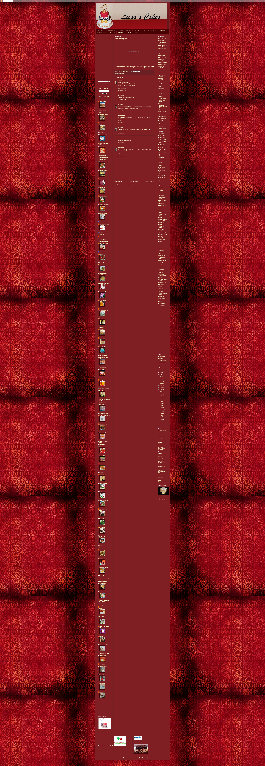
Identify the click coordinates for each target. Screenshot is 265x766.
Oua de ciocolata (162, 98)
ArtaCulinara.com (162, 438)
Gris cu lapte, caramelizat (162, 89)
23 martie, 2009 (121, 133)
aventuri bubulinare (103, 114)
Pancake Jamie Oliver (162, 100)
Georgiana (101, 369)
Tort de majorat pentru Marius (162, 156)
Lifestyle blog (102, 444)
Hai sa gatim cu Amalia (104, 388)
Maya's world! (102, 464)
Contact (136, 32)
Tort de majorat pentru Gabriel (162, 153)
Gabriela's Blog (102, 346)
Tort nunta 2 (162, 175)
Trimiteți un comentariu (121, 156)
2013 (161, 383)
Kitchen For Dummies (103, 413)
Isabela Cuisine (102, 402)
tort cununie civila (163, 205)
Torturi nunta (128, 30)
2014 (161, 381)
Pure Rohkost (102, 575)
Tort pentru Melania (161, 186)
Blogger (147, 757)
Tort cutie (161, 147)
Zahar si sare (102, 692)
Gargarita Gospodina (103, 355)
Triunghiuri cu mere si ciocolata (162, 127)
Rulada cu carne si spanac (163, 293)
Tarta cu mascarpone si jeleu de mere (162, 122)
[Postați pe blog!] (135, 71)
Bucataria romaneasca (160, 443)
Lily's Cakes (101, 446)
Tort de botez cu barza (162, 150)
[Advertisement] (134, 168)
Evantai (161, 277)
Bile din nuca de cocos (162, 211)
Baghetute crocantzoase (162, 249)
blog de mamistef (103, 134)
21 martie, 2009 (121, 122)
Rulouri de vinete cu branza (163, 299)
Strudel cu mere (162, 116)
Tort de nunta (162, 159)
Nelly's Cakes (102, 518)
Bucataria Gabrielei (103, 170)
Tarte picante (162, 305)
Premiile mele (121, 73)
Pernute (161, 288)
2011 (161, 387)
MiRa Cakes (101, 474)
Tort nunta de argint (162, 178)
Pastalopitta (161, 286)
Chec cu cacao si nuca (162, 42)
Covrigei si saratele (161, 271)
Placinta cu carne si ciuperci (162, 290)
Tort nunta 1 (162, 173)
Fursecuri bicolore (163, 232)
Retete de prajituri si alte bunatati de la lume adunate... (104, 601)
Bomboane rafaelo (161, 227)
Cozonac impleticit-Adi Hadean (162, 75)
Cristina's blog (102, 234)
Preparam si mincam (103, 567)
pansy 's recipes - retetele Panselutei (104, 536)
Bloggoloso (101, 146)
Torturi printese (161, 30)
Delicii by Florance (103, 262)
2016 (161, 376)
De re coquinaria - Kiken (104, 252)
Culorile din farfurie (103, 241)
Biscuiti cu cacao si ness (163, 215)
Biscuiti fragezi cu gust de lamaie (163, 220)
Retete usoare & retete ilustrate (104, 607)
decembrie (163, 395)
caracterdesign (137, 757)
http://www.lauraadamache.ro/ (104, 400)
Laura (120, 66)
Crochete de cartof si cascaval (162, 275)
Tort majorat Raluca (162, 171)
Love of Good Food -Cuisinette (161, 462)
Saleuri (160, 301)
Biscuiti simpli (162, 222)
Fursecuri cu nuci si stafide (162, 237)
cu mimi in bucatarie (103, 237)
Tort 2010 (161, 133)
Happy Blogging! (102, 390)
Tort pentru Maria (163, 184)
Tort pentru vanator (161, 189)
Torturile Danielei (103, 666)
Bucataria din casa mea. (104, 161)
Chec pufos (161, 53)
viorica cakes (102, 683)
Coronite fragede (163, 62)
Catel (162, 401)
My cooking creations (103, 500)
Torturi (161, 192)
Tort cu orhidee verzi (162, 141)
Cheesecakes (162, 55)
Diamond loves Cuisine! (104, 283)
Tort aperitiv (162, 307)
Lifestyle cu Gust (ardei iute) (161, 457)
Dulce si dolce (102, 318)
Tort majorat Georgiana (162, 168)
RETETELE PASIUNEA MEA (104, 627)
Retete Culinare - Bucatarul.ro (161, 476)
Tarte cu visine (162, 125)
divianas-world (102, 291)
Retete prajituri (111, 30)
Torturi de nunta (162, 366)
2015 (161, 379)
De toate (101, 254)
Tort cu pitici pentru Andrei (162, 145)
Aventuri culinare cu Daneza (103, 123)
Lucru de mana (161, 466)
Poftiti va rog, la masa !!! (104, 550)
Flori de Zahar (102, 338)
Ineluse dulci (162, 239)
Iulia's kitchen (102, 404)
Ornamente (161, 360)
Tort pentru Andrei (161, 181)
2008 (161, 394)
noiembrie (163, 419)
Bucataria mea (102, 187)
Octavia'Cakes (102, 527)
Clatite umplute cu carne (163, 257)
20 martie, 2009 (121, 110)
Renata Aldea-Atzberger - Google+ (104, 578)
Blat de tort (161, 40)
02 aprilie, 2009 (121, 153)
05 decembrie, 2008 (122, 99)
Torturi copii (153, 30)
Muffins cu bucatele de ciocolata (161, 95)
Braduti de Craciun (161, 230)
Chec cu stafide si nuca (162, 49)
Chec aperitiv (162, 255)
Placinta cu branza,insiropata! (163, 106)
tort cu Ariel (161, 203)
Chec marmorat (162, 51)
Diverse (161, 358)
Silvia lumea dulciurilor (104, 644)
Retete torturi (120, 30)
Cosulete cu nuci (162, 64)
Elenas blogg (102, 329)
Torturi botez (145, 30)
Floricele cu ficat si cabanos (163, 280)
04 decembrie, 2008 (122, 90)
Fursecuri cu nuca (163, 234)
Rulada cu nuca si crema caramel (162, 112)
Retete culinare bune (103, 592)
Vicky (119, 104)
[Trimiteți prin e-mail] (134, 71)
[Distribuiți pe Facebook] (138, 71)
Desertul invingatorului (162, 82)
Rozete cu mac (162, 109)
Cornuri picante (162, 260)
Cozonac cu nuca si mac (162, 71)
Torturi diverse (128, 32)
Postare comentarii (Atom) (125, 184)
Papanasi (161, 103)
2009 (161, 391)
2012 (161, 385)
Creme (162, 403)
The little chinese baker (104, 653)
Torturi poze (162, 369)
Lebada (162, 413)
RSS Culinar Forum (160, 481)
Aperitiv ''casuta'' (162, 247)
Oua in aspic (161, 284)
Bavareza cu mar (162, 38)
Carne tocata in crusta (162, 252)
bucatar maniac (102, 155)
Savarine (161, 114)
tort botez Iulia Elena (162, 201)
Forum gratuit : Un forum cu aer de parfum (161, 448)
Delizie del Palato (103, 265)
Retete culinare (102, 583)
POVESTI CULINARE (103, 558)
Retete (160, 364)
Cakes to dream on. (103, 213)
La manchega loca (103, 424)
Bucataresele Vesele (103, 157)
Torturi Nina (102, 664)
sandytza (101, 636)
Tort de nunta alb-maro (163, 161)
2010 (161, 389)
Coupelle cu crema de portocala (161, 68)
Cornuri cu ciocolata (161, 60)
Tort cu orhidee (162, 139)
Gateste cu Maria (102, 367)
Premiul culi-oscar (163, 398)
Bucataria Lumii (102, 179)
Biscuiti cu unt (162, 217)
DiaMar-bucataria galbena (103, 274)
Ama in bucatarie (102, 110)
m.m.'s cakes (102, 455)
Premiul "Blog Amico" (164, 410)
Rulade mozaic (162, 296)
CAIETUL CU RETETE (104, 204)
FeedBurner (107, 96)
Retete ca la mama (103, 581)
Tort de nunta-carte (162, 164)
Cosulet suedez (162, 266)
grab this (160, 499)
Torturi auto (120, 32)
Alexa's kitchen (102, 101)
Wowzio (159, 498)
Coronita (161, 262)
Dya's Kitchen (102, 327)
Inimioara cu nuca (163, 92)
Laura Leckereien (103, 432)
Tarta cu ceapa (162, 303)
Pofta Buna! (101, 547)
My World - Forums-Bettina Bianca (161, 471)
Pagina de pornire (101, 30)
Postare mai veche (150, 181)
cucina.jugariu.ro (102, 239)
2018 (161, 374)
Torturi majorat (136, 30)
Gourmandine (102, 378)
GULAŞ (101, 380)
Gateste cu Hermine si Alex (103, 358)
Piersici (160, 241)
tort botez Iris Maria (162, 197)
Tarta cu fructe (162, 118)
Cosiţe (160, 264)
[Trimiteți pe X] (136, 71)
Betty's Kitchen (102, 132)
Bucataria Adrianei (103, 159)
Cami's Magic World (103, 222)
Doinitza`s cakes (102, 300)
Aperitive (161, 356)
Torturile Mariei (102, 674)
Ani (100, 112)
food (163, 499)
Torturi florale (112, 32)
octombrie (163, 423)
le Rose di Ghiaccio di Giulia (103, 442)
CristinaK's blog (102, 232)
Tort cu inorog (162, 137)
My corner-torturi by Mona (103, 509)
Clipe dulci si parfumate (104, 224)
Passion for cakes (103, 545)
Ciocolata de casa (162, 57)
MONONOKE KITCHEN (104, 483)
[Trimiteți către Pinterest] (139, 71)
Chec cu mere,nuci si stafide (163, 46)
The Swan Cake (102, 655)
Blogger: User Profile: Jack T (104, 144)
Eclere (160, 85)
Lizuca (162, 405)
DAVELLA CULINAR (103, 243)
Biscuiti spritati (162, 224)
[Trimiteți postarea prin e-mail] (131, 71)
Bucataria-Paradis (103, 196)
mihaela (101, 472)
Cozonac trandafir (161, 79)
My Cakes (101, 491)
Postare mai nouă (118, 181)
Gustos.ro (160, 453)
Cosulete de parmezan (161, 268)
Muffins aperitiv (162, 282)
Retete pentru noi (103, 605)
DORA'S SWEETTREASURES (103, 309)
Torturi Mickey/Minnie (102, 32)
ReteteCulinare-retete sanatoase (104, 617)
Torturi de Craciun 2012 (162, 194)
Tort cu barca (162, 135)
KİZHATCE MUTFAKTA (104, 415)
